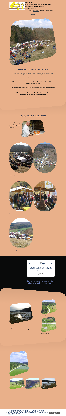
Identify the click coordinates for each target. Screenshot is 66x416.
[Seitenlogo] (17, 6)
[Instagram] (34, 14)
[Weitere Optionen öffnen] (55, 11)
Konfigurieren (10, 414)
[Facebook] (32, 14)
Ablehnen (57, 412)
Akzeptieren (41, 273)
